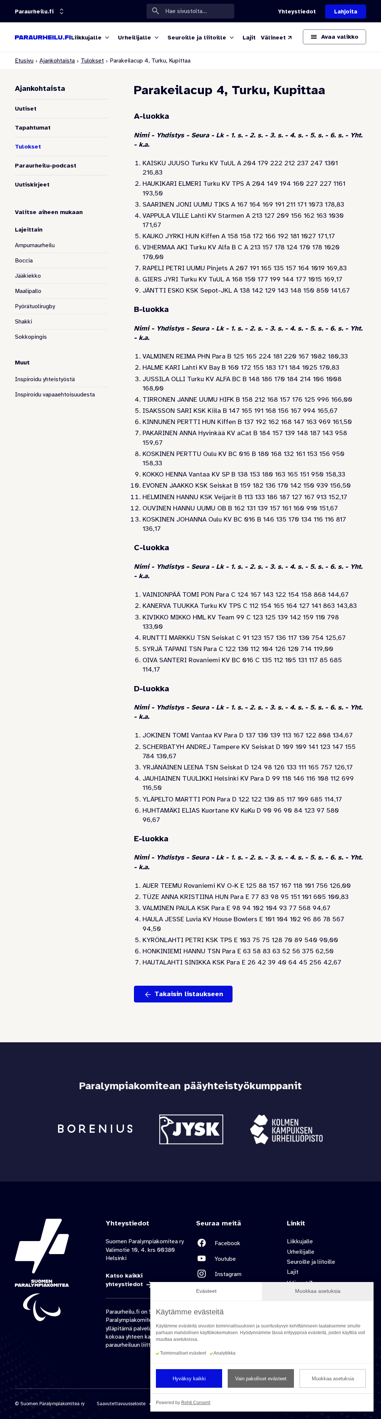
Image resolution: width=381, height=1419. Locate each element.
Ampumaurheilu (35, 245)
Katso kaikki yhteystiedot (124, 1280)
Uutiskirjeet (32, 184)
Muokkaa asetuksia (333, 1378)
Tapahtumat (33, 127)
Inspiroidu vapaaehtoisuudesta (55, 394)
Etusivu (24, 60)
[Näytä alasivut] (107, 38)
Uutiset (25, 108)
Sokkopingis (31, 337)
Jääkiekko (28, 276)
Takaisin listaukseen (188, 994)
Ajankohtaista (57, 60)
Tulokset (92, 60)
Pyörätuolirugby (35, 306)
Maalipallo (28, 291)
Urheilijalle (300, 1252)
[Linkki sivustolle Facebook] (236, 1243)
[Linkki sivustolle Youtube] (236, 1259)
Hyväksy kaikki (189, 1378)
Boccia (24, 260)
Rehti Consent (195, 1402)
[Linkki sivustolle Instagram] (236, 1274)
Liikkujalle (300, 1241)
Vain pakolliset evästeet (260, 1378)
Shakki (23, 321)
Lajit (292, 1272)
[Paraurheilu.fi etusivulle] (43, 37)
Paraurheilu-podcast (45, 165)
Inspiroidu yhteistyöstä (45, 379)
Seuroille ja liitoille (311, 1262)
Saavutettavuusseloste (121, 1404)
